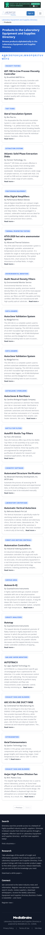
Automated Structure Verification (22, 473)
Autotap (8, 622)
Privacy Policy (8, 928)
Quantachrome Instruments (18, 588)
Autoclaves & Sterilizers (17, 396)
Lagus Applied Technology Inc (18, 666)
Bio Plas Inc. (11, 117)
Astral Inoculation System (18, 113)
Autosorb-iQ (10, 585)
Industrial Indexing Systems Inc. (19, 548)
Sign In (30, 13)
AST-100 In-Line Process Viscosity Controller (22, 72)
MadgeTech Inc (13, 319)
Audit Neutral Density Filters (19, 278)
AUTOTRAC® (11, 662)
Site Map (38, 928)
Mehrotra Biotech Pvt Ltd (17, 511)
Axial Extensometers (15, 742)
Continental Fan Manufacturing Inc (20, 705)
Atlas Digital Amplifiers (16, 196)
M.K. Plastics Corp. (14, 777)
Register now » (7, 902)
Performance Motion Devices (18, 200)
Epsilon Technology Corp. (17, 745)
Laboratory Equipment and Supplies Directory (19, 20)
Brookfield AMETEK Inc (16, 77)
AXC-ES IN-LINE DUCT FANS (18, 702)
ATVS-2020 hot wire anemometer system (22, 238)
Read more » (9, 99)
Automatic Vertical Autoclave (20, 507)
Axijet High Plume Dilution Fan (21, 774)
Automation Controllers (17, 545)
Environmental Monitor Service (19, 282)
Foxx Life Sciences (14, 437)
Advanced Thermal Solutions (18, 242)
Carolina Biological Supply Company (21, 399)
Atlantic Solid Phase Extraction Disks (21, 155)
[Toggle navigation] (40, 13)
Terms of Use (24, 928)
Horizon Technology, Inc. (16, 160)
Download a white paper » (12, 873)
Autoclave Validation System (19, 316)
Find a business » (8, 843)
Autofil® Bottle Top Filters (18, 433)
